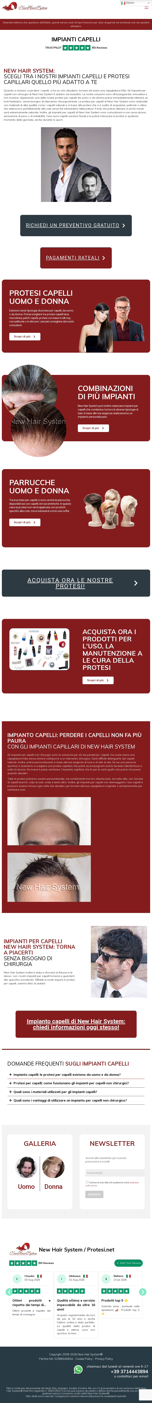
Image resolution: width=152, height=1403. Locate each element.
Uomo (26, 1187)
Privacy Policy (104, 1359)
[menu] (146, 7)
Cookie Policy (83, 1359)
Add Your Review (130, 1263)
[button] (76, 49)
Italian (129, 2)
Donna (53, 1187)
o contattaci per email (131, 1376)
